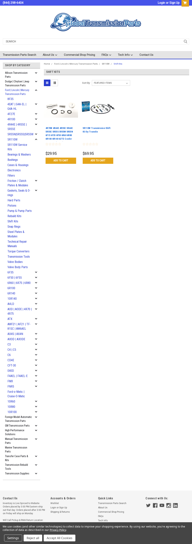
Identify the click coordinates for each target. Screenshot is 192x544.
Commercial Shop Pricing (79, 54)
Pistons (12, 205)
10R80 (11, 407)
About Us (49, 54)
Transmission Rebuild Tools (16, 466)
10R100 (12, 412)
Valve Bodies (15, 262)
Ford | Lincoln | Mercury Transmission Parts (17, 92)
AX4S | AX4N (15, 334)
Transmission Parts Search (19, 54)
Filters (11, 175)
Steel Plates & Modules (16, 234)
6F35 (11, 272)
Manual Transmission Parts (16, 440)
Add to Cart (60, 160)
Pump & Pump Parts (20, 211)
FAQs (105, 54)
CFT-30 (12, 365)
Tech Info (124, 54)
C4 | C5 (12, 349)
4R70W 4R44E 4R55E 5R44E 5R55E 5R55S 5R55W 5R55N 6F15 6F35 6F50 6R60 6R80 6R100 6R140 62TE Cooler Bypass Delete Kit (59, 134)
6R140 (11, 293)
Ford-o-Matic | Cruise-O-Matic (16, 394)
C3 (9, 344)
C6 (9, 355)
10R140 (12, 298)
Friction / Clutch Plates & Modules (18, 183)
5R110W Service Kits (17, 147)
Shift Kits (13, 221)
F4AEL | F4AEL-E (18, 376)
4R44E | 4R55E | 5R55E (17, 127)
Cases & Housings (18, 165)
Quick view (61, 122)
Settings (13, 538)
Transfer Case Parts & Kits (16, 458)
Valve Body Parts (18, 267)
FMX (10, 381)
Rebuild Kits (14, 216)
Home (47, 64)
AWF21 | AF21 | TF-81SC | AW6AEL (19, 326)
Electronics (14, 170)
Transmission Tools (19, 256)
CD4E (11, 360)
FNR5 (11, 386)
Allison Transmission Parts (16, 74)
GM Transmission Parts (17, 425)
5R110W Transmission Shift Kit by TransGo (96, 130)
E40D (11, 370)
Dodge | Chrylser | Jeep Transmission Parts (17, 83)
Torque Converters (18, 251)
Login (161, 3)
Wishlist (54, 503)
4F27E (11, 114)
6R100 (11, 288)
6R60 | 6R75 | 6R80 (19, 283)
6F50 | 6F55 (15, 277)
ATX (10, 319)
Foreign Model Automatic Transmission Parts (18, 418)
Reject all (33, 538)
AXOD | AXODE (16, 339)
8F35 (11, 99)
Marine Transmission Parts (16, 449)
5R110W (12, 139)
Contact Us (146, 54)
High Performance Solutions (14, 432)
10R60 (11, 401)
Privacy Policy (58, 530)
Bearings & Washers (19, 154)
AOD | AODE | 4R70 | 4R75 (20, 311)
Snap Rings (14, 226)
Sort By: (86, 82)
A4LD (11, 304)
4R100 (11, 119)
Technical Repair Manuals (17, 244)
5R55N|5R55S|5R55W (20, 134)
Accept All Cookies (59, 538)
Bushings (13, 160)
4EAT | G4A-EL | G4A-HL (17, 106)
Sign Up (175, 3)
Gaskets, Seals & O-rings (19, 193)
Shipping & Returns (60, 512)
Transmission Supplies (17, 473)
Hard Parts (14, 200)
